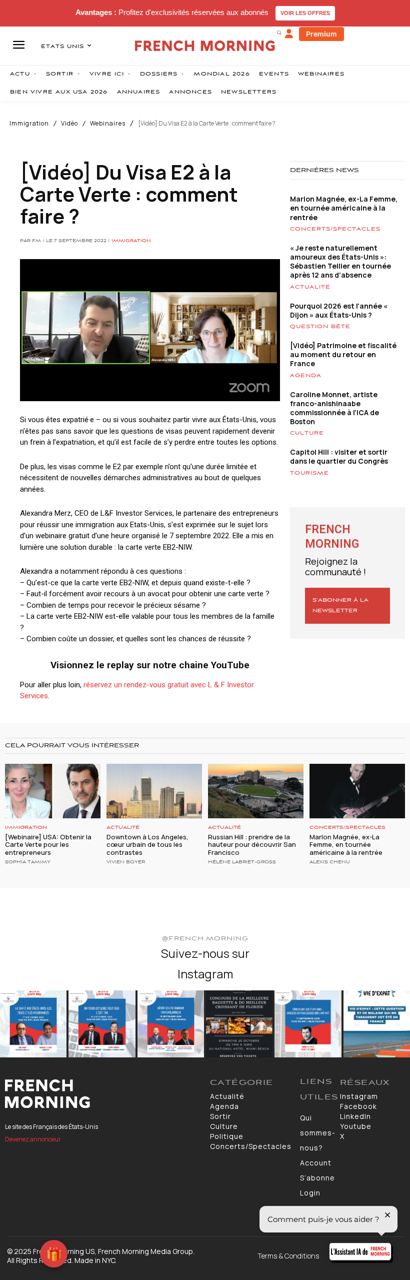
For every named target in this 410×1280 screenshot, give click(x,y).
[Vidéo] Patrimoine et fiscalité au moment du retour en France (343, 354)
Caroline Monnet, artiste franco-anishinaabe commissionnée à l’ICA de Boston (334, 408)
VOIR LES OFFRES (305, 13)
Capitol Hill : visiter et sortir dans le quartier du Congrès (339, 456)
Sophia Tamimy (27, 862)
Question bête (320, 327)
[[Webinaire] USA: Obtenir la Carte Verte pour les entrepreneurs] (52, 791)
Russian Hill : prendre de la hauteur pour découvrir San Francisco (252, 844)
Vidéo (69, 124)
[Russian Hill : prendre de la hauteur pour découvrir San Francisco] (256, 791)
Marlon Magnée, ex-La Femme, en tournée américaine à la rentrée (344, 208)
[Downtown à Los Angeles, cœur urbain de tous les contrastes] (154, 791)
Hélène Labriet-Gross (242, 862)
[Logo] (102, 1093)
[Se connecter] (289, 34)
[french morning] (205, 46)
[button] (279, 33)
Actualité (310, 287)
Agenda (306, 376)
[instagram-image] (33, 1023)
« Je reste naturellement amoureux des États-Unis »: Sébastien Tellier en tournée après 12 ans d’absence (340, 261)
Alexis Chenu (330, 862)
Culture (307, 433)
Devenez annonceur (33, 1139)
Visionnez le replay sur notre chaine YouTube (150, 665)
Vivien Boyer (125, 862)
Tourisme (309, 473)
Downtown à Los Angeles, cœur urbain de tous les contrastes (147, 844)
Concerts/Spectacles (335, 229)
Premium (321, 34)
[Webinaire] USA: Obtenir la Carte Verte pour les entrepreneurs (48, 844)
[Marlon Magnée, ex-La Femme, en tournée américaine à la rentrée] (357, 791)
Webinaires (108, 124)
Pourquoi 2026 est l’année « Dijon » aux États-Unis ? (339, 310)
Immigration (29, 124)
